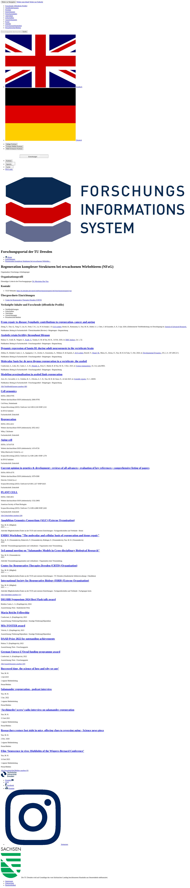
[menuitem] (97, 6)
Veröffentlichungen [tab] (12, 309)
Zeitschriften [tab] (9, 311)
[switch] (11, 144)
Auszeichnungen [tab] (11, 315)
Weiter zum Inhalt (23, 2)
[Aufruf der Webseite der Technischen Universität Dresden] (10, 776)
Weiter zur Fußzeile (36, 2)
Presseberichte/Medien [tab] (13, 317)
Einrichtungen (32, 157)
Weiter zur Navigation (8, 2)
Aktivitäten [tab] (9, 313)
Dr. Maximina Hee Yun (40, 281)
